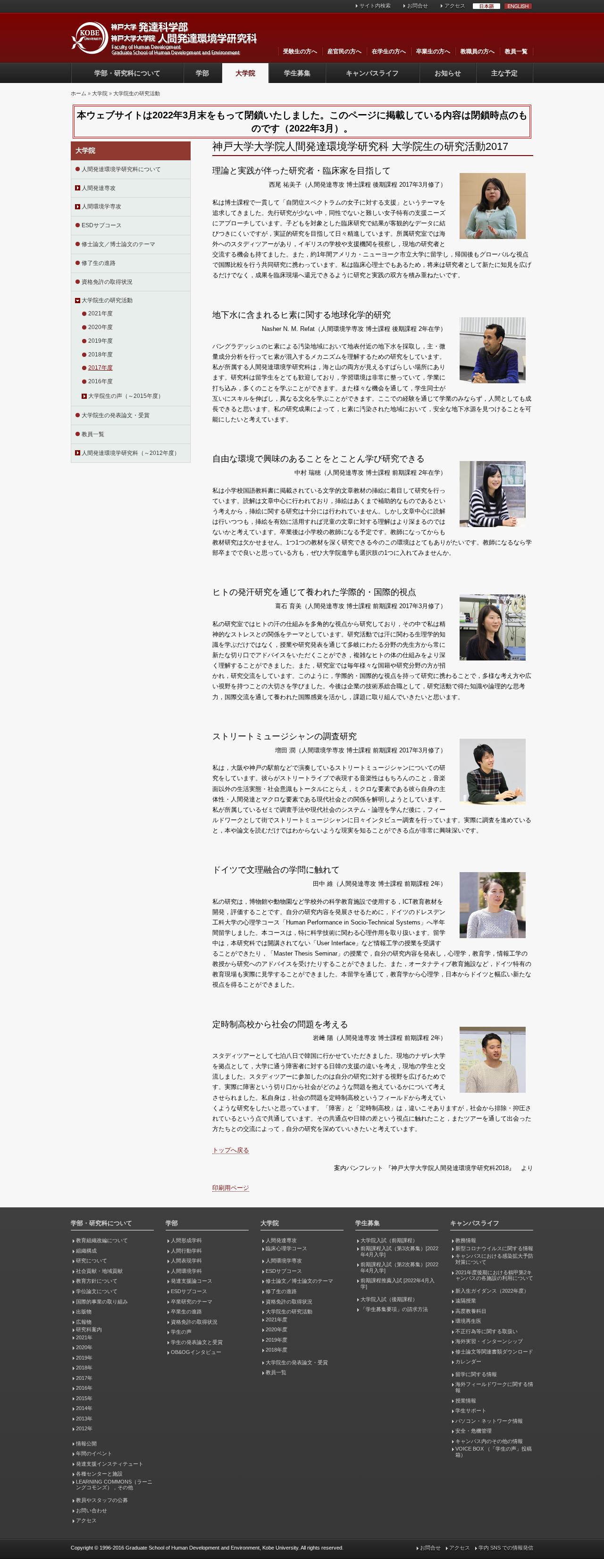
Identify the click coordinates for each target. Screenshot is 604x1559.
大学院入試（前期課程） (389, 1240)
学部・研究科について (127, 73)
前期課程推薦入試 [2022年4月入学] (398, 1283)
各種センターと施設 (99, 1474)
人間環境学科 (186, 1271)
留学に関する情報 (476, 1374)
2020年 (84, 1347)
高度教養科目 (471, 1311)
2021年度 (100, 313)
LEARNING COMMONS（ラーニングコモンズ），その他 (114, 1485)
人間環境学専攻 (101, 206)
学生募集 (297, 73)
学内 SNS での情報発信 (505, 1548)
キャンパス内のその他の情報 (489, 1441)
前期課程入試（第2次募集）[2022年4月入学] (399, 1267)
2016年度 (100, 381)
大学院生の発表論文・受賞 (116, 415)
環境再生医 (468, 1321)
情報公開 (86, 1443)
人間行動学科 (186, 1251)
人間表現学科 (186, 1260)
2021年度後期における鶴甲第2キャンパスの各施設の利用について (494, 1275)
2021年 (84, 1337)
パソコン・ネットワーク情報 (489, 1421)
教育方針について (96, 1281)
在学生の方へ (389, 51)
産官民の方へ (344, 51)
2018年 (84, 1367)
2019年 (84, 1358)
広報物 (84, 1322)
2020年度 (100, 327)
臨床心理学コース (286, 1248)
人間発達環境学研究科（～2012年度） (131, 453)
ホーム (78, 93)
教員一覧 (516, 51)
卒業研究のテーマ (191, 1301)
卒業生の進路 (186, 1311)
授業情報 (465, 1400)
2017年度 (100, 367)
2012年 (84, 1428)
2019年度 (100, 341)
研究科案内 (89, 1329)
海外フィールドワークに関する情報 (494, 1387)
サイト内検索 (375, 5)
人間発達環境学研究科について (121, 169)
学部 (202, 73)
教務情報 (465, 1240)
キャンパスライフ (372, 73)
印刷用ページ (230, 1187)
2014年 (84, 1408)
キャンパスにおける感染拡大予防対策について (494, 1259)
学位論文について (96, 1291)
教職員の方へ (478, 51)
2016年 (84, 1388)
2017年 (84, 1378)
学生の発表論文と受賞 (197, 1342)
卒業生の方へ (433, 51)
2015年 (84, 1398)
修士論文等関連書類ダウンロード (494, 1351)
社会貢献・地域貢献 (99, 1271)
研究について (91, 1260)
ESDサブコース (102, 225)
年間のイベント (94, 1453)
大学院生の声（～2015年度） (126, 396)
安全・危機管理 (473, 1431)
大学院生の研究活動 (136, 93)
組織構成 (86, 1251)
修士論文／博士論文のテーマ (118, 244)
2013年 (84, 1418)
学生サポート (471, 1410)
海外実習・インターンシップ (489, 1341)
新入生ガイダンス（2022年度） (492, 1291)
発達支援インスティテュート (109, 1464)
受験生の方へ (300, 51)
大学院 (245, 73)
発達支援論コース (191, 1281)
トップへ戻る (230, 1150)
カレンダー (468, 1361)
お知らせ (448, 73)
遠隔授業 (465, 1300)
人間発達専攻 (99, 188)
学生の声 (181, 1332)
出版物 (84, 1311)
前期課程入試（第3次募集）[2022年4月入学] (399, 1251)
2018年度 (100, 354)
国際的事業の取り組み (102, 1301)
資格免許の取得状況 (107, 282)
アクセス (455, 5)
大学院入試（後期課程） (389, 1299)
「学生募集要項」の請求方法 (394, 1309)
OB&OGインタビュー (196, 1352)
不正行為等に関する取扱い (486, 1331)
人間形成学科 (186, 1240)
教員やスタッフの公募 (102, 1500)
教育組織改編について (102, 1240)
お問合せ (417, 5)
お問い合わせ (91, 1510)
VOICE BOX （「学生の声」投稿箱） (493, 1452)
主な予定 (504, 73)
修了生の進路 (99, 263)
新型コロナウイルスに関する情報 (494, 1248)
